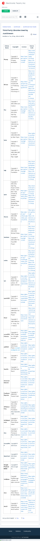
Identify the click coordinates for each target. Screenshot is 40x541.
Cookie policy (27, 531)
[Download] (16, 277)
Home (10, 531)
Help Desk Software (16, 537)
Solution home (7, 27)
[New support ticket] (20, 17)
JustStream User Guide (29, 27)
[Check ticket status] (25, 17)
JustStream (16, 27)
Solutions (18, 531)
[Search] (16, 17)
